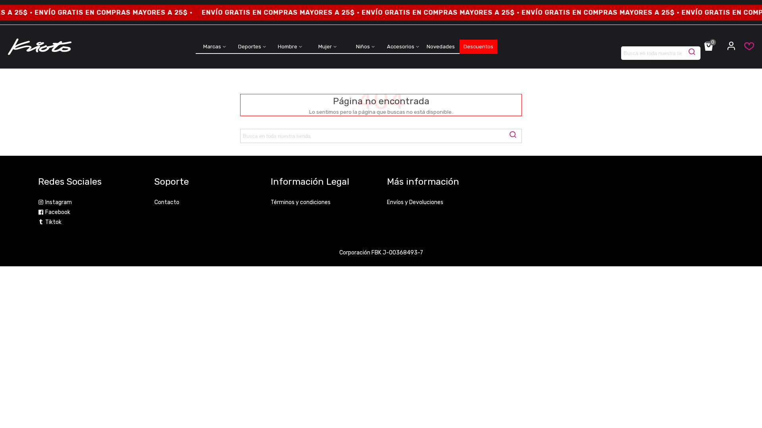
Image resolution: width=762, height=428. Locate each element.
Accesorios (400, 47)
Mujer (325, 47)
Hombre (287, 47)
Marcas (212, 47)
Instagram (58, 202)
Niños (363, 47)
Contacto (166, 202)
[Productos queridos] (745, 48)
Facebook (57, 212)
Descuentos (478, 47)
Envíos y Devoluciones (415, 202)
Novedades (441, 47)
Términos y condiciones (301, 202)
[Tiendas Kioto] (39, 46)
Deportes (249, 47)
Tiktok (53, 222)
